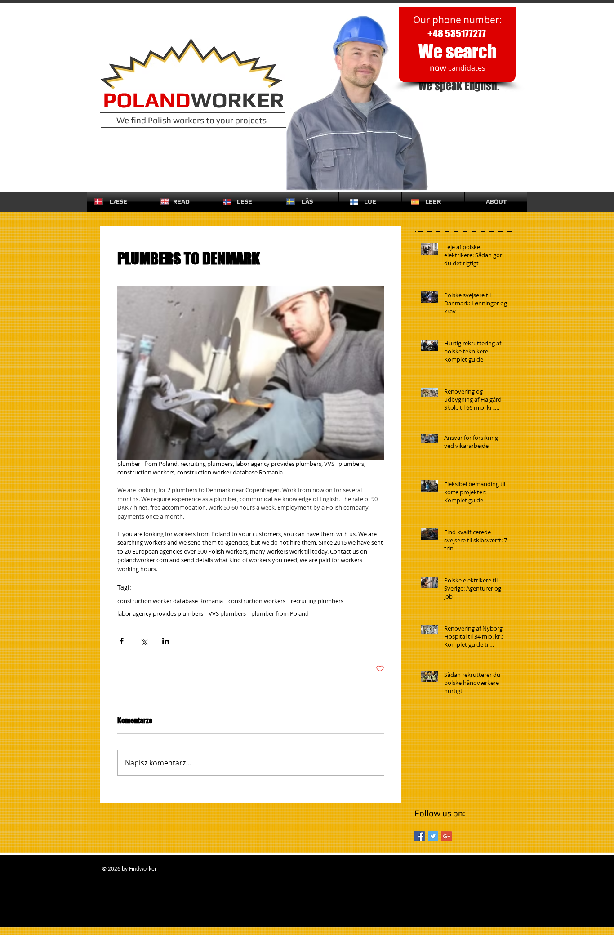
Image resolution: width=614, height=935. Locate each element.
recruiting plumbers (317, 600)
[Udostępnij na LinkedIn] (165, 641)
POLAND (147, 99)
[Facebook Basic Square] (419, 836)
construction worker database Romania (170, 600)
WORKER (237, 99)
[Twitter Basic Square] (433, 836)
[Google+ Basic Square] (446, 836)
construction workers (256, 600)
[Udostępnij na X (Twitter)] (143, 641)
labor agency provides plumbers (160, 613)
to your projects (236, 120)
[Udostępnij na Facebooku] (121, 641)
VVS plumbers (227, 613)
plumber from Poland (280, 613)
